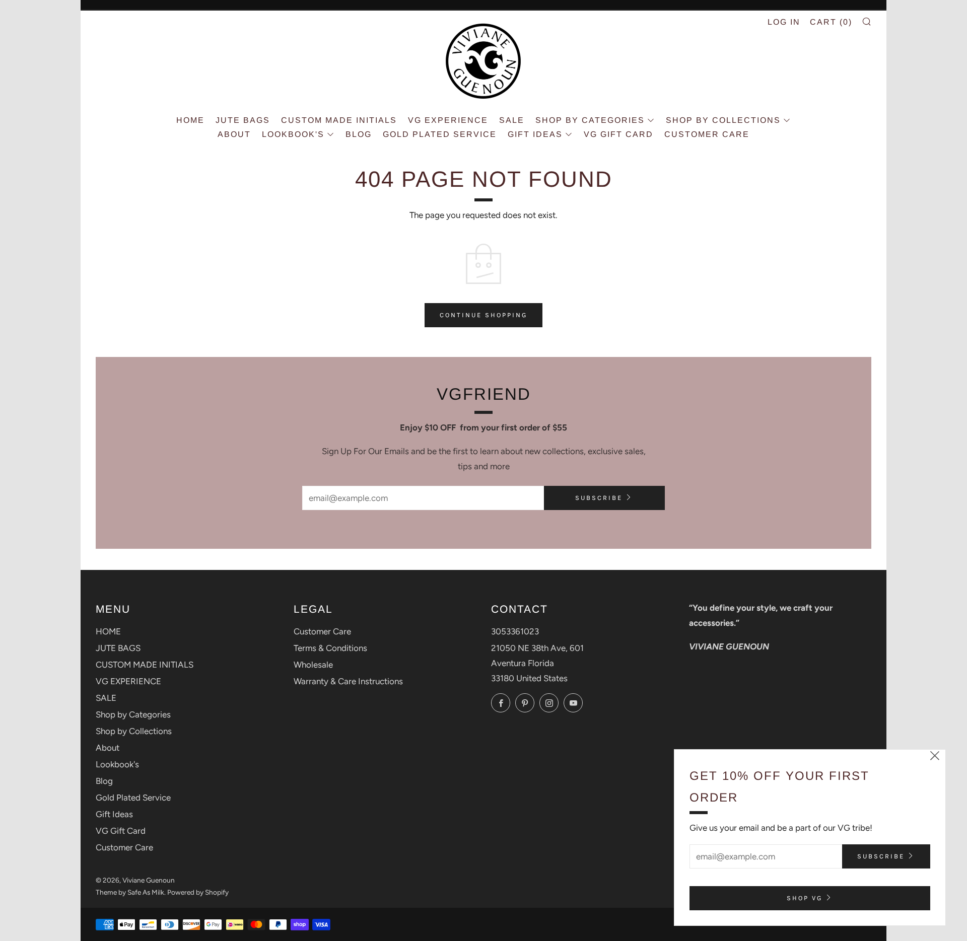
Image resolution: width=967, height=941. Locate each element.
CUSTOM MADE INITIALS (339, 120)
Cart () (831, 22)
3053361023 (515, 631)
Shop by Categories (590, 120)
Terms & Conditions (330, 648)
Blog (359, 134)
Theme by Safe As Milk (130, 892)
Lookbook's (293, 134)
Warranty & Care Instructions (348, 681)
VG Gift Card (618, 134)
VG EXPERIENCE (448, 120)
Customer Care (706, 134)
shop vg (804, 898)
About (234, 134)
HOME (190, 120)
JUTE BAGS (243, 120)
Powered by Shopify (198, 892)
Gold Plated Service (440, 134)
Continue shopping (483, 315)
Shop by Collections (723, 120)
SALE (511, 120)
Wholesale (313, 665)
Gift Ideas (535, 134)
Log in (784, 22)
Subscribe (599, 497)
